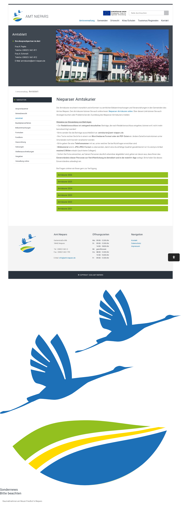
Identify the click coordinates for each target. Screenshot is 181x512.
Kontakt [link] (165, 20)
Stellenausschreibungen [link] (24, 152)
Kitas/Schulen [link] (128, 20)
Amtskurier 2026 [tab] (65, 175)
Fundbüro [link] (19, 137)
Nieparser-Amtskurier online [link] (121, 111)
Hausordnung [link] (20, 142)
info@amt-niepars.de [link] (67, 258)
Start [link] (75, 21)
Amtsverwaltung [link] (87, 20)
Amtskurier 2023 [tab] (65, 195)
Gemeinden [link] (102, 20)
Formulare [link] (19, 133)
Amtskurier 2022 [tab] (65, 202)
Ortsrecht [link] (114, 20)
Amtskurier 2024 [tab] (65, 188)
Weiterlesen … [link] (17, 504)
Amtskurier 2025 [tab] (65, 182)
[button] (174, 257)
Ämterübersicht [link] (21, 113)
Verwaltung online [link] (22, 161)
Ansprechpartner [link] (21, 109)
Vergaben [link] (19, 156)
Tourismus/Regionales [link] (148, 20)
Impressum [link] (135, 246)
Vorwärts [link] (166, 55)
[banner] (90, 15)
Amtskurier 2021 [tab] (65, 209)
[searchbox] (146, 13)
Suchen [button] (166, 13)
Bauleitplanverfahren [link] (23, 123)
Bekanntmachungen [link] (23, 128)
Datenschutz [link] (136, 243)
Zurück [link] (58, 55)
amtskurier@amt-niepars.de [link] (33, 61)
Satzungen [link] (19, 147)
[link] (17, 20)
